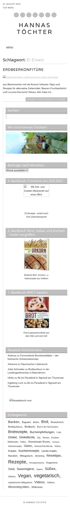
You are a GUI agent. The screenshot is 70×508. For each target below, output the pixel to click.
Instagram (28, 14)
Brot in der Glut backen (47, 427)
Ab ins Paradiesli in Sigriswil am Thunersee (41, 377)
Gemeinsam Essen (39, 441)
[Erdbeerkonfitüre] (35, 77)
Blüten (36, 422)
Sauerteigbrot (25, 469)
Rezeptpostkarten (36, 463)
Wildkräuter (36, 487)
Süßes (50, 469)
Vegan (24, 475)
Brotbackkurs (15, 427)
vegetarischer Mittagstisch (20, 482)
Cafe (59, 432)
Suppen (39, 469)
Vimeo (35, 14)
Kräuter (12, 450)
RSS (41, 14)
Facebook (16, 14)
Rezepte (17, 461)
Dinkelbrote (27, 437)
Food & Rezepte (46, 99)
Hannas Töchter (35, 28)
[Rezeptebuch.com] (20, 400)
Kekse (57, 446)
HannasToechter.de (43, 446)
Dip (38, 437)
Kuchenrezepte (29, 451)
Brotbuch (30, 426)
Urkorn (11, 476)
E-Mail (48, 15)
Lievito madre (49, 451)
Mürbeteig (39, 456)
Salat (11, 469)
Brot (44, 422)
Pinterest (22, 14)
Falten (23, 442)
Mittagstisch (26, 455)
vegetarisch (46, 475)
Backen (32, 99)
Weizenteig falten (18, 486)
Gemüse (55, 442)
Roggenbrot (51, 463)
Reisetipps (54, 455)
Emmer (46, 437)
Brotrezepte (17, 432)
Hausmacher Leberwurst (34, 364)
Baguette (26, 422)
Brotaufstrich (57, 422)
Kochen (61, 99)
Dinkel (12, 437)
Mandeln (13, 456)
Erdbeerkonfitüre (23, 69)
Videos (39, 482)
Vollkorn (51, 482)
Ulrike (11, 377)
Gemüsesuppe (15, 446)
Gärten (28, 445)
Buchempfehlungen (42, 432)
